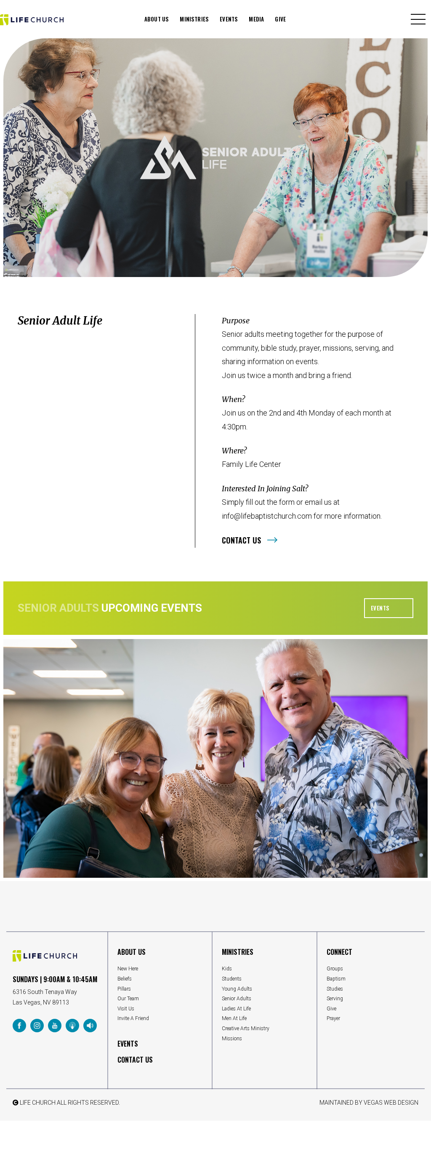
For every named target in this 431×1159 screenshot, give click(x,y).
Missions (232, 1039)
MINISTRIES (194, 19)
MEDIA (256, 19)
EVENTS (229, 19)
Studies (335, 989)
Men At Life (234, 1018)
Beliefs (124, 979)
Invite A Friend (133, 1018)
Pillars (124, 989)
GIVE (280, 19)
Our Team (128, 999)
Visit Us (125, 1009)
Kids (227, 969)
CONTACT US (135, 1060)
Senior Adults (236, 999)
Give (331, 1009)
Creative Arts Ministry (245, 1028)
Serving (335, 999)
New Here (127, 969)
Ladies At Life (236, 1009)
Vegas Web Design (391, 1102)
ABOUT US (156, 19)
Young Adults (237, 989)
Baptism (336, 979)
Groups (335, 969)
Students (232, 979)
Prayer (333, 1018)
